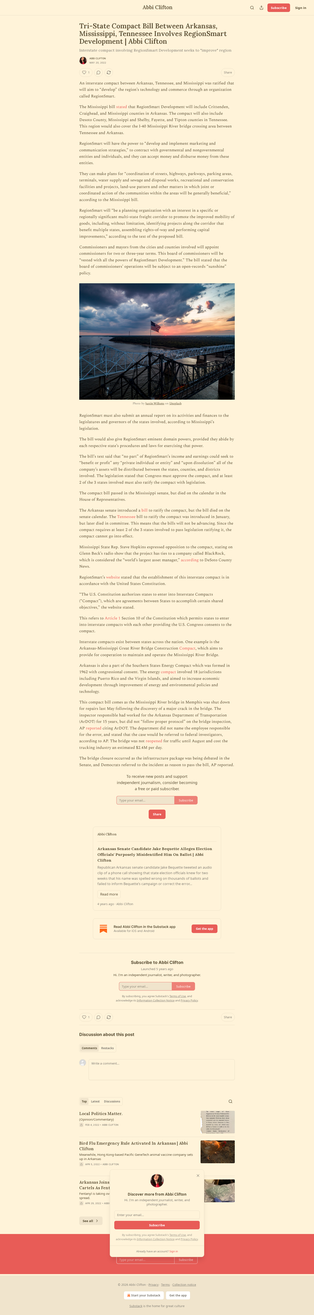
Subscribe (279, 8)
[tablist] (97, 1048)
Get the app (204, 929)
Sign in (300, 8)
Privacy (153, 1285)
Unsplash (175, 403)
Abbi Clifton (98, 58)
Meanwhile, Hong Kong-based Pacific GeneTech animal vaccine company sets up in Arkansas (136, 1156)
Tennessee (126, 517)
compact (168, 672)
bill (144, 510)
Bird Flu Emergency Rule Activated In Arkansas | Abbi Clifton (133, 1146)
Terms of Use (177, 1235)
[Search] (252, 7)
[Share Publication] (261, 7)
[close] (198, 1175)
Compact (187, 648)
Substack (135, 1306)
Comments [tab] (89, 1048)
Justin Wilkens (154, 403)
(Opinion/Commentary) (96, 1119)
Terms (165, 1285)
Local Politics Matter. (100, 1113)
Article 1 (112, 618)
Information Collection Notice (156, 1239)
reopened (154, 741)
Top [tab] (84, 1101)
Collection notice (184, 1285)
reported (93, 728)
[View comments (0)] (98, 72)
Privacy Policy (189, 1239)
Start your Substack (145, 1295)
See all (88, 1221)
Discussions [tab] (112, 1101)
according (190, 560)
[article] (157, 1122)
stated (121, 107)
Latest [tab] (95, 1101)
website (113, 577)
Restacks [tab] (107, 1048)
